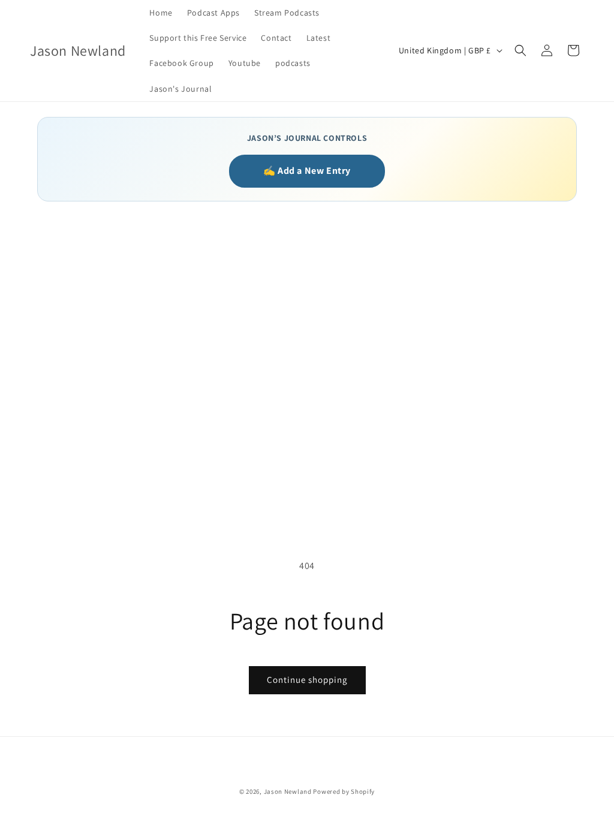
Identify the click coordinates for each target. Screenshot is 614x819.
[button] (520, 50)
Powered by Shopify (344, 791)
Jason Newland (288, 791)
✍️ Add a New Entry (307, 170)
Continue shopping (307, 679)
